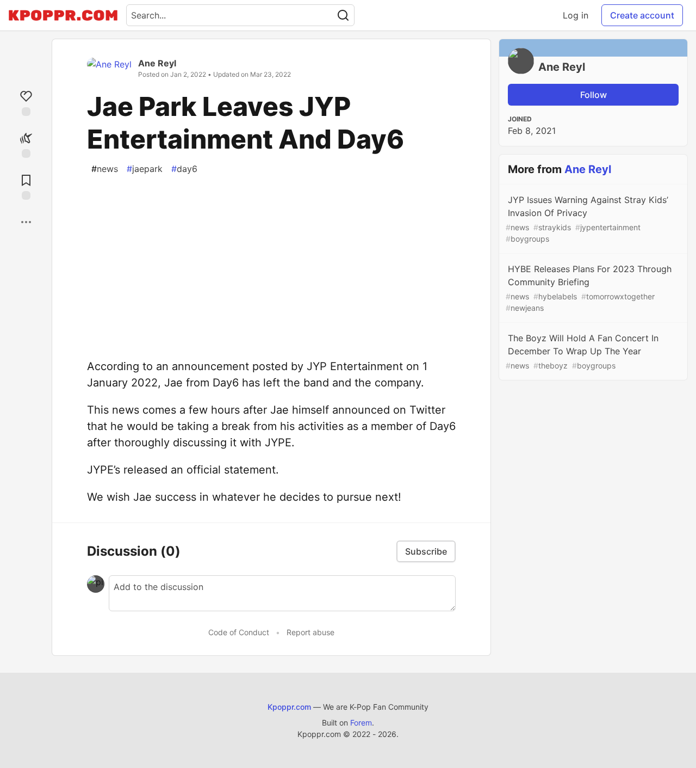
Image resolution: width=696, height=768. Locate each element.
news (104, 168)
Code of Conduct (238, 632)
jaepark (145, 168)
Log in (575, 15)
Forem (361, 722)
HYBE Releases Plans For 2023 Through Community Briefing (589, 287)
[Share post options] (26, 222)
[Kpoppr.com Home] (63, 15)
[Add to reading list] (26, 185)
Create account (642, 15)
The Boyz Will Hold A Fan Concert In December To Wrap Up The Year (582, 351)
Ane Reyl (157, 63)
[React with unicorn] (26, 144)
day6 (184, 168)
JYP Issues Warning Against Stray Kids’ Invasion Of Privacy (587, 218)
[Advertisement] (271, 259)
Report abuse (310, 632)
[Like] (26, 102)
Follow (593, 94)
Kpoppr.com (289, 706)
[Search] (343, 15)
